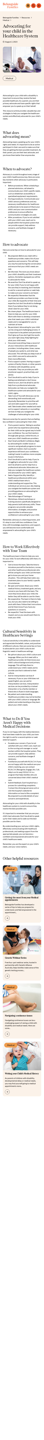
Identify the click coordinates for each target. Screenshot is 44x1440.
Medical (6, 20)
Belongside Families (11, 17)
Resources (26, 17)
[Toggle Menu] (38, 5)
